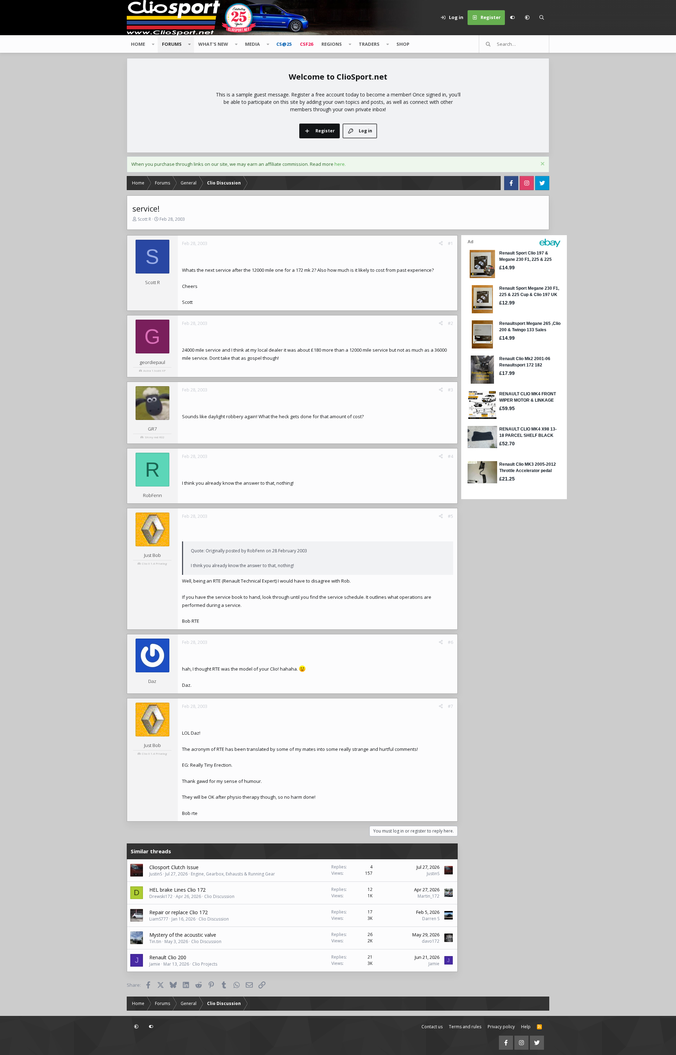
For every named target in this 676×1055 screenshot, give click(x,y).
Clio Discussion (219, 896)
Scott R (144, 219)
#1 (450, 243)
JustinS (155, 874)
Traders (369, 44)
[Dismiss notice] (542, 164)
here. (340, 164)
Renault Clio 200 (167, 957)
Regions (331, 44)
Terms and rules (465, 1027)
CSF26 (306, 44)
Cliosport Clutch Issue (174, 867)
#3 (450, 390)
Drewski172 (161, 896)
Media (252, 44)
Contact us (432, 1027)
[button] (527, 17)
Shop (402, 44)
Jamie (154, 964)
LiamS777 (158, 919)
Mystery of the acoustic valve (182, 934)
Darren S (430, 919)
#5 (450, 516)
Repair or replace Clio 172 (178, 912)
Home (138, 44)
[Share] (440, 243)
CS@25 (284, 44)
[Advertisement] (505, 606)
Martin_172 (428, 896)
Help (526, 1027)
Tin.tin (155, 941)
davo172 (430, 941)
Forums (172, 44)
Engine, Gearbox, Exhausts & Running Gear (233, 874)
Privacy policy (501, 1027)
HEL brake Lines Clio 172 (177, 889)
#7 (450, 706)
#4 (450, 456)
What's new (213, 44)
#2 (450, 323)
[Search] (541, 17)
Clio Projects (204, 964)
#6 (450, 642)
